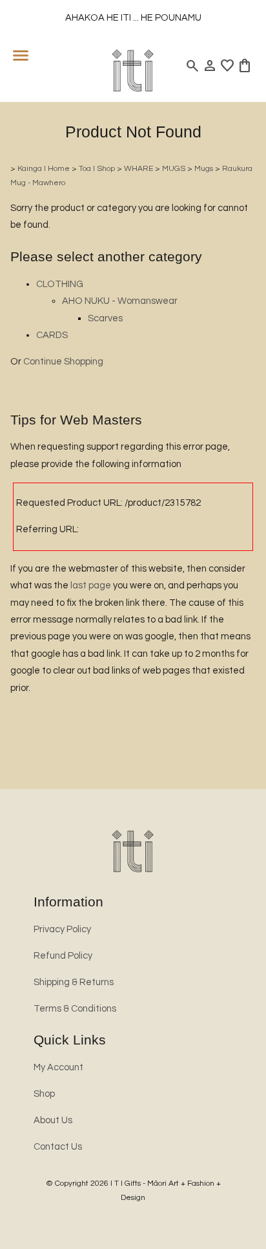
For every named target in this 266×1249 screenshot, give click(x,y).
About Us (53, 1120)
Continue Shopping (63, 361)
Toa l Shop (97, 169)
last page (90, 585)
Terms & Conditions (75, 1009)
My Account (58, 1067)
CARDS (52, 335)
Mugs (203, 169)
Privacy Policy (62, 929)
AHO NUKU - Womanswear (120, 301)
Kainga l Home (43, 169)
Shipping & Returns (74, 982)
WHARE (138, 169)
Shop (44, 1094)
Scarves (105, 318)
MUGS (173, 169)
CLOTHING (59, 284)
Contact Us (58, 1147)
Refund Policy (63, 956)
